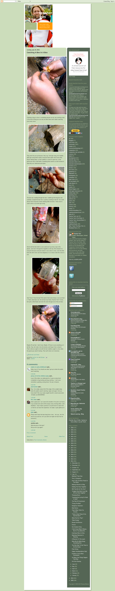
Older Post (62, 436)
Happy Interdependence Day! (79, 551)
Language (71, 177)
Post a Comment (31, 432)
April (73, 568)
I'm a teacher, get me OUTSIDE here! (76, 351)
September (75, 469)
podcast (71, 198)
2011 (72, 461)
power (70, 200)
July (73, 474)
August (74, 472)
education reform (73, 162)
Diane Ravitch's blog (76, 319)
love (70, 185)
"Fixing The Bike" (76, 503)
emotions (71, 165)
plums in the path (76, 332)
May (73, 566)
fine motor (71, 169)
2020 (72, 441)
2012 (72, 459)
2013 (72, 456)
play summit (72, 197)
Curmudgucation (75, 312)
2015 (72, 452)
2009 (72, 580)
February (74, 573)
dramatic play (72, 160)
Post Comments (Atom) (40, 440)
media (70, 187)
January (74, 575)
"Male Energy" (75, 520)
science (33, 358)
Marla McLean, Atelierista (78, 403)
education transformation (75, 164)
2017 (72, 447)
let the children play (76, 408)
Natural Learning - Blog (77, 414)
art (69, 138)
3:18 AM (33, 397)
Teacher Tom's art (73, 216)
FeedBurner (82, 296)
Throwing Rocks (76, 495)
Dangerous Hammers (77, 505)
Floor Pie (73, 372)
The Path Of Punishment (78, 501)
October (74, 467)
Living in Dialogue (76, 344)
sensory (71, 206)
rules (70, 202)
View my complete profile (75, 259)
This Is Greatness (76, 478)
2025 (72, 430)
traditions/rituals (73, 224)
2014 (72, 454)
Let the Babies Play (75, 410)
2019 (72, 443)
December (75, 463)
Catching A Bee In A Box (78, 533)
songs (70, 208)
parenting (71, 195)
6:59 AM (33, 374)
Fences (74, 524)
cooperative (72, 150)
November (75, 465)
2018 (72, 445)
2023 (72, 434)
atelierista (73, 378)
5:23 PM (33, 421)
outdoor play (72, 193)
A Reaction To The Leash (78, 539)
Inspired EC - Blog (76, 364)
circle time (71, 142)
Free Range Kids (75, 325)
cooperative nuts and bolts (76, 152)
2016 (72, 450)
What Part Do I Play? (77, 518)
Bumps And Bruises (77, 522)
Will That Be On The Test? (79, 489)
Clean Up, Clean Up (76, 399)
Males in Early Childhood (38, 367)
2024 (72, 432)
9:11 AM (33, 410)
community (72, 144)
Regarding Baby (75, 398)
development (72, 158)
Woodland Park (73, 228)
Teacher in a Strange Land (78, 383)
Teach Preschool (75, 359)
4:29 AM (33, 430)
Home (46, 436)
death (70, 156)
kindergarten (72, 175)
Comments (74, 306)
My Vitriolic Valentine (76, 374)
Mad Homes (75, 508)
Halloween (71, 173)
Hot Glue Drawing (76, 561)
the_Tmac (34, 399)
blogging (71, 140)
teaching (71, 222)
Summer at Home (75, 334)
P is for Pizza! (74, 360)
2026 (72, 427)
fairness (71, 167)
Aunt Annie (34, 386)
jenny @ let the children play (40, 376)
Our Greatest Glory (77, 527)
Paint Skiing (75, 549)
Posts (72, 303)
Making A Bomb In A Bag (78, 484)
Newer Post (30, 436)
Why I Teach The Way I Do (76, 226)
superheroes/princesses (75, 212)
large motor (72, 179)
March (74, 571)
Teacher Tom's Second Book (76, 220)
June (73, 564)
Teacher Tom (45, 15)
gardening (71, 171)
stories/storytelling (73, 210)
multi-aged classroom (74, 191)
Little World (72, 183)
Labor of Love (74, 405)
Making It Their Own (77, 476)
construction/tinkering (74, 148)
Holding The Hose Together (79, 486)
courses (71, 154)
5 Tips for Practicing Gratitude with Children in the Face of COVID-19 (78, 367)
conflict (71, 146)
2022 (72, 436)
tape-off (71, 214)
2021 (72, 439)
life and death (72, 181)
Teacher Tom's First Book (75, 218)
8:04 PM (33, 385)
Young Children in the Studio (78, 379)
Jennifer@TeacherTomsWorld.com (78, 93)
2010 (72, 578)
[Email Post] (46, 357)
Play (32, 412)
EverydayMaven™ (76, 337)
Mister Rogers (72, 189)
